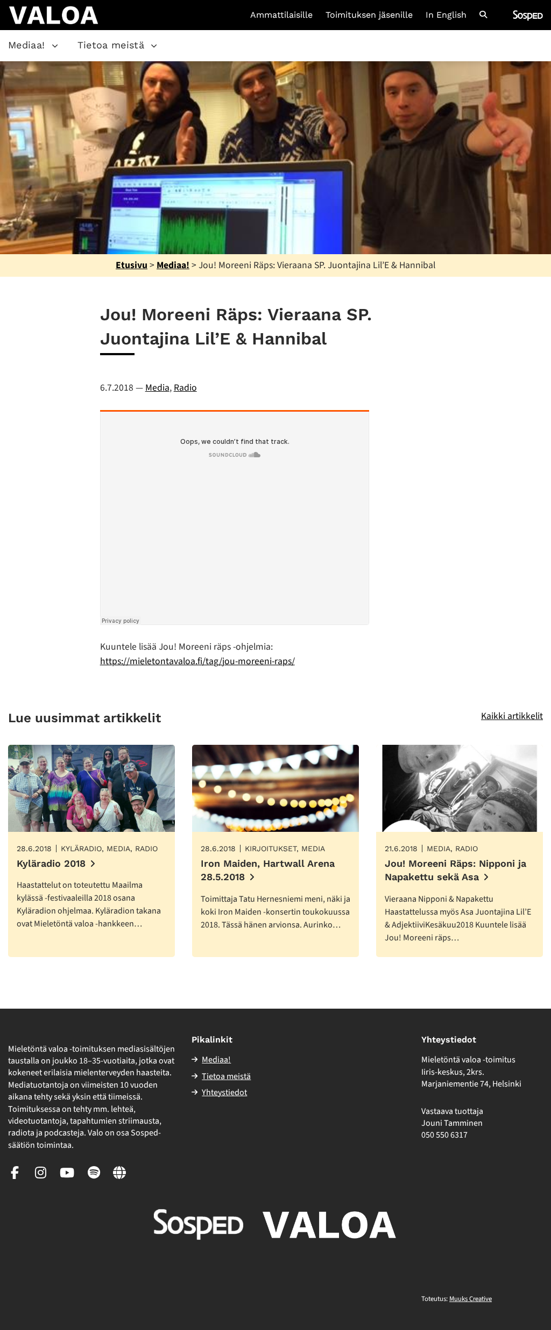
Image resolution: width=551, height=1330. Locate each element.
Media (157, 387)
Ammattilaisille (281, 15)
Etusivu (131, 265)
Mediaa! (26, 45)
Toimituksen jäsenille (369, 15)
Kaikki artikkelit (512, 716)
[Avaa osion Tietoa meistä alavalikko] (154, 45)
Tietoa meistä (111, 45)
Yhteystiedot (224, 1092)
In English (446, 15)
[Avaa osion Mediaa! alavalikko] (55, 45)
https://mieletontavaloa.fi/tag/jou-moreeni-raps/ (197, 661)
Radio (185, 387)
